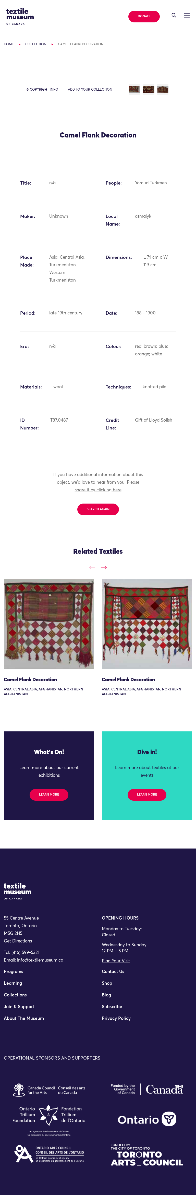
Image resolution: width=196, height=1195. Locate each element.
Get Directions (18, 941)
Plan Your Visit (116, 961)
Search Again (98, 509)
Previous (92, 567)
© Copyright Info (42, 89)
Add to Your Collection (90, 89)
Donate (144, 16)
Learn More (49, 794)
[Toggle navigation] (174, 15)
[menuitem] (49, 974)
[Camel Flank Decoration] (49, 624)
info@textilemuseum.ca (40, 960)
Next (104, 567)
